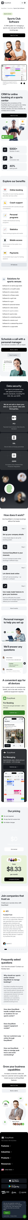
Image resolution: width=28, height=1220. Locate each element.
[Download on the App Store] (14, 1180)
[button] (5, 949)
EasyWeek (4, 8)
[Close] (24, 1203)
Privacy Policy (13, 1215)
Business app (13, 767)
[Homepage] (6, 3)
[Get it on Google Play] (14, 1186)
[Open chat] (24, 1216)
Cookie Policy (6, 1215)
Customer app (13, 712)
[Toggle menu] (23, 2)
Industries (10, 8)
